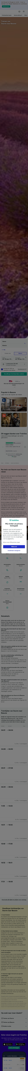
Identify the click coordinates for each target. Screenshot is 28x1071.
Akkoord (14, 546)
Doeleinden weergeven (14, 550)
